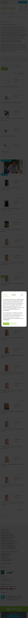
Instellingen (13, 294)
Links (22, 294)
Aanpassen (13, 323)
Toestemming (5, 294)
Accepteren (6, 323)
